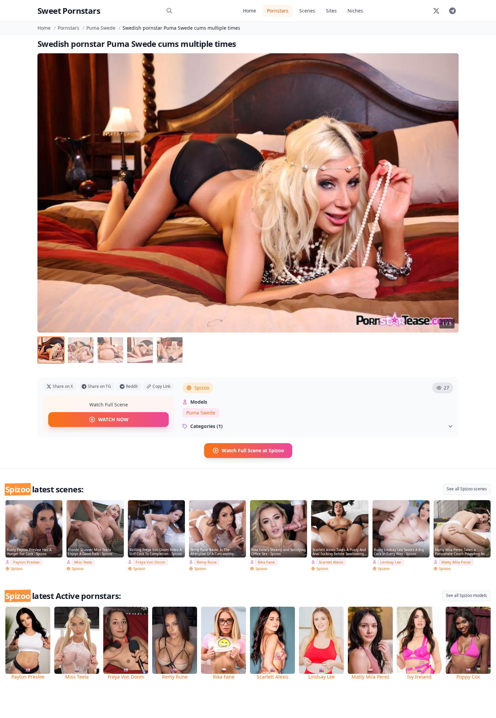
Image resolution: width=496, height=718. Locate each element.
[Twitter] (436, 11)
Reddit (132, 386)
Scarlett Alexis (331, 562)
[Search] (169, 11)
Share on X (63, 386)
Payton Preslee (26, 562)
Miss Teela (83, 562)
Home (249, 10)
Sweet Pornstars (68, 10)
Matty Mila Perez (456, 562)
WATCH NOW (113, 419)
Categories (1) (206, 426)
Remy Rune (207, 562)
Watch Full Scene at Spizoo (253, 450)
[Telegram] (452, 11)
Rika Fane (266, 562)
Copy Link (161, 386)
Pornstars (277, 10)
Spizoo (201, 387)
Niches (355, 10)
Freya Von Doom (150, 562)
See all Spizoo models (466, 595)
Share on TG (99, 386)
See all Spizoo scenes (467, 489)
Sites (331, 10)
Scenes (307, 10)
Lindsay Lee (390, 562)
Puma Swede (100, 28)
